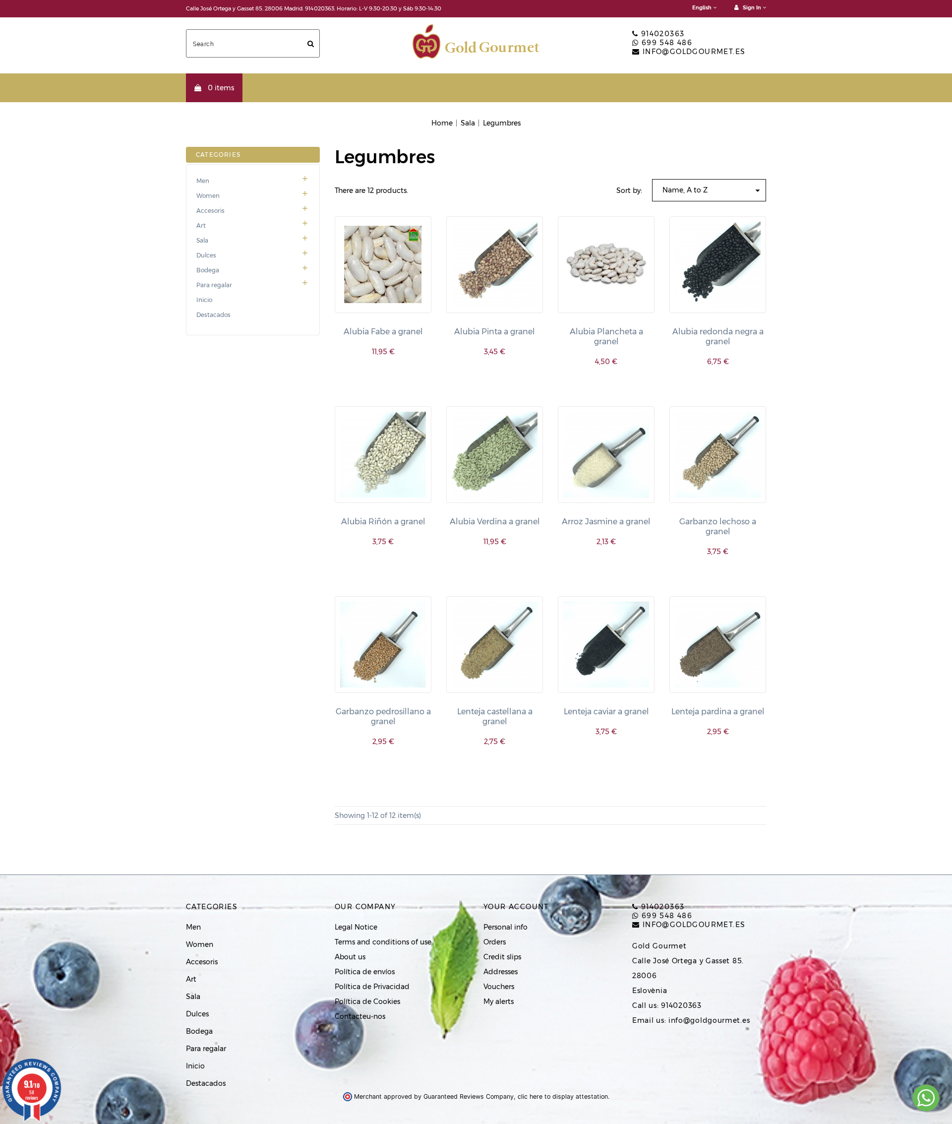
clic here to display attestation (563, 1096)
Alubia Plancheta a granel (606, 336)
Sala (252, 240)
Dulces (252, 255)
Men (252, 181)
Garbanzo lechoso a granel (717, 526)
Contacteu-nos (360, 1016)
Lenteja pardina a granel (718, 711)
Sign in (752, 7)
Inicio (204, 300)
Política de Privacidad (372, 986)
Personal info (505, 927)
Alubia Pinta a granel (494, 331)
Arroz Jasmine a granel (606, 521)
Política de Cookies (367, 1001)
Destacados (213, 315)
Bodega (252, 270)
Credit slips (502, 956)
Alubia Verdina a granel (495, 521)
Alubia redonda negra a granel (718, 336)
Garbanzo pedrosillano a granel (383, 716)
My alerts (498, 1001)
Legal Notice (356, 927)
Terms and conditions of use (383, 941)
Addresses (500, 971)
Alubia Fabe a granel (383, 331)
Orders (494, 941)
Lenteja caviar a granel (606, 711)
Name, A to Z (712, 190)
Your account (516, 906)
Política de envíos (365, 971)
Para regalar (252, 285)
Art (252, 225)
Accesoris (252, 210)
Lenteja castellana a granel (495, 716)
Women (252, 195)
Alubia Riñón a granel (383, 521)
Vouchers (498, 986)
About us (350, 956)
